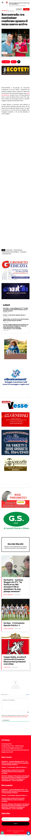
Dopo (19, 9)
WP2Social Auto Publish (9, 835)
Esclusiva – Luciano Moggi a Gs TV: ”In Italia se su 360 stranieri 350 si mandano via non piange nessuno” (15, 309)
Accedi (27, 694)
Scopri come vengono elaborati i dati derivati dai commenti (15, 716)
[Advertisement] (15, 182)
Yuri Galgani (7, 667)
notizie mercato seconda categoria (10, 252)
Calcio (4, 52)
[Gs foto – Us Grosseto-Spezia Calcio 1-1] (15, 609)
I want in (16, 823)
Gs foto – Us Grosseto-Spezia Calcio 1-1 (14, 315)
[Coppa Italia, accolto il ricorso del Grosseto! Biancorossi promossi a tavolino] (15, 643)
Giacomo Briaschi (18, 250)
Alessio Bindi (9, 250)
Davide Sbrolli (5, 10)
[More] (18, 61)
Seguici (26, 9)
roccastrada (23, 252)
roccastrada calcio (6, 253)
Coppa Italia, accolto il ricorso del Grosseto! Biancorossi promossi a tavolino (16, 319)
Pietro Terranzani (8, 594)
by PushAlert (12, 11)
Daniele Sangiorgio (8, 628)
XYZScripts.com (23, 835)
